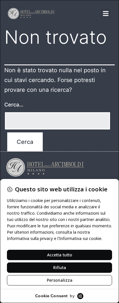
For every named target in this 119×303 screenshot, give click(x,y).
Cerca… (13, 105)
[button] (105, 13)
